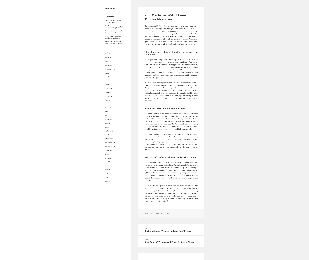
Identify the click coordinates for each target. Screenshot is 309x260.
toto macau (108, 166)
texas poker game (187, 26)
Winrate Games (109, 108)
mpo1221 (107, 77)
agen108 (107, 85)
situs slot (107, 154)
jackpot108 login (110, 69)
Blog (168, 213)
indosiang (110, 7)
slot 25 (107, 127)
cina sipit (107, 54)
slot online (108, 58)
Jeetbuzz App (109, 65)
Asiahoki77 (108, 173)
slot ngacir (108, 181)
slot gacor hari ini (110, 142)
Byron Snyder (160, 213)
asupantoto (108, 150)
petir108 (107, 100)
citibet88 (107, 123)
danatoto (107, 73)
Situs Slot (107, 135)
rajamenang (108, 119)
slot (106, 115)
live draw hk (108, 88)
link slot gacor (109, 139)
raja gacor (108, 158)
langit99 (107, 170)
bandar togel (109, 131)
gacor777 (107, 162)
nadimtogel (108, 96)
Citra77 (107, 177)
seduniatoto (108, 61)
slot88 (106, 112)
